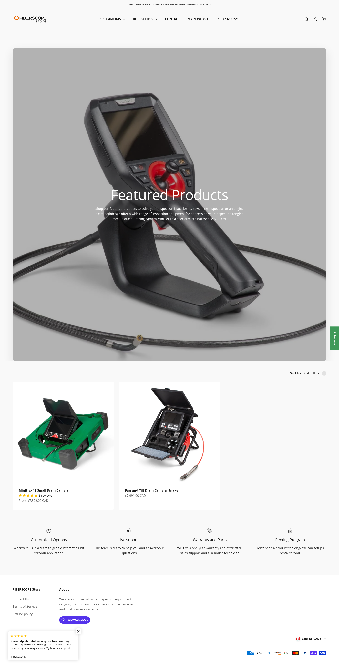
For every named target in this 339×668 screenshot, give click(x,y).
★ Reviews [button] (335, 338)
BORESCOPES (143, 19)
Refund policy (23, 614)
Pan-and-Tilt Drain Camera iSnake (151, 490)
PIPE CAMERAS (110, 19)
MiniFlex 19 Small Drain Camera (44, 490)
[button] (78, 631)
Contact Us (21, 599)
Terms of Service (25, 606)
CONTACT (172, 19)
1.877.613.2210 (229, 19)
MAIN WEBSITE (199, 19)
